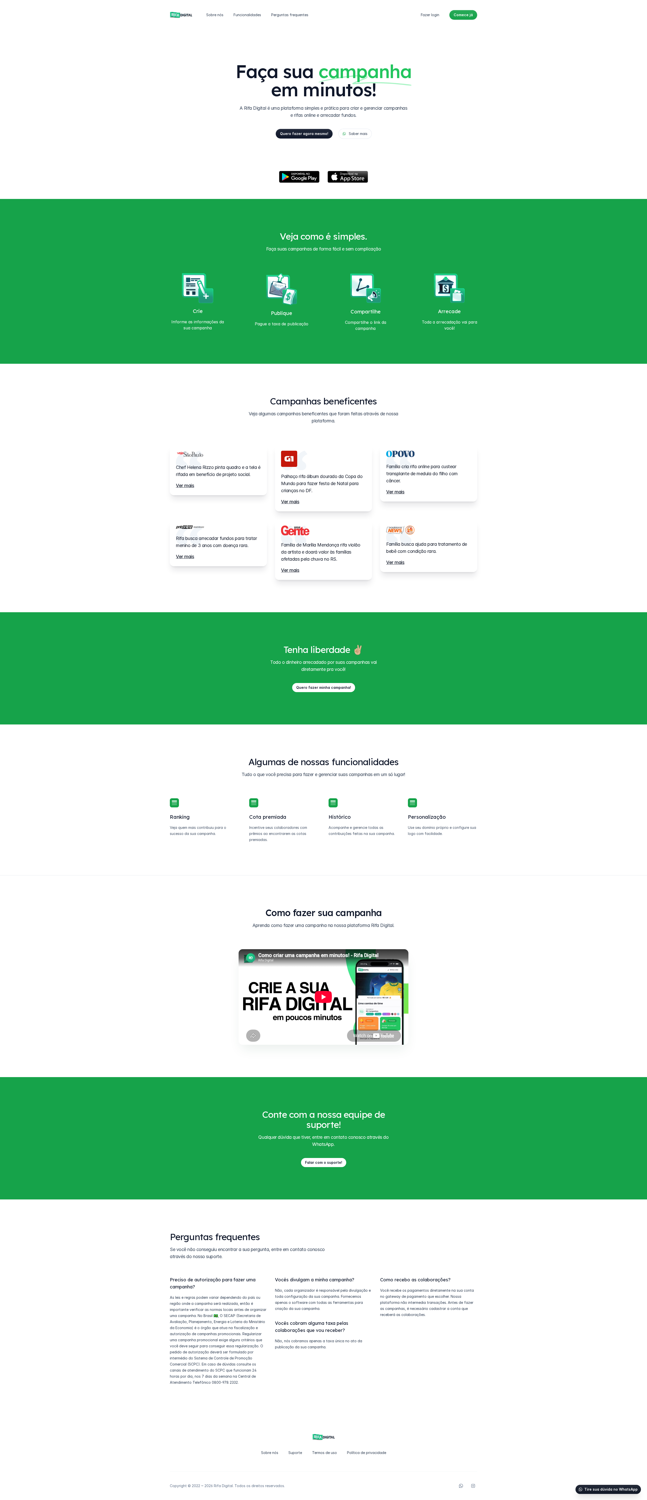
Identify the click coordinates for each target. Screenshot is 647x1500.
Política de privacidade (366, 1452)
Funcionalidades (247, 15)
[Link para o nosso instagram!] (473, 1486)
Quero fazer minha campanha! (323, 687)
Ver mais (185, 485)
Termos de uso (324, 1452)
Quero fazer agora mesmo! (304, 133)
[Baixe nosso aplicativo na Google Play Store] (299, 177)
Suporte (295, 1452)
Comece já (463, 15)
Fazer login (430, 15)
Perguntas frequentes (289, 15)
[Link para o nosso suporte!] (461, 1486)
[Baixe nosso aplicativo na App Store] (348, 177)
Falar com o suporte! (323, 1162)
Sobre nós (214, 15)
